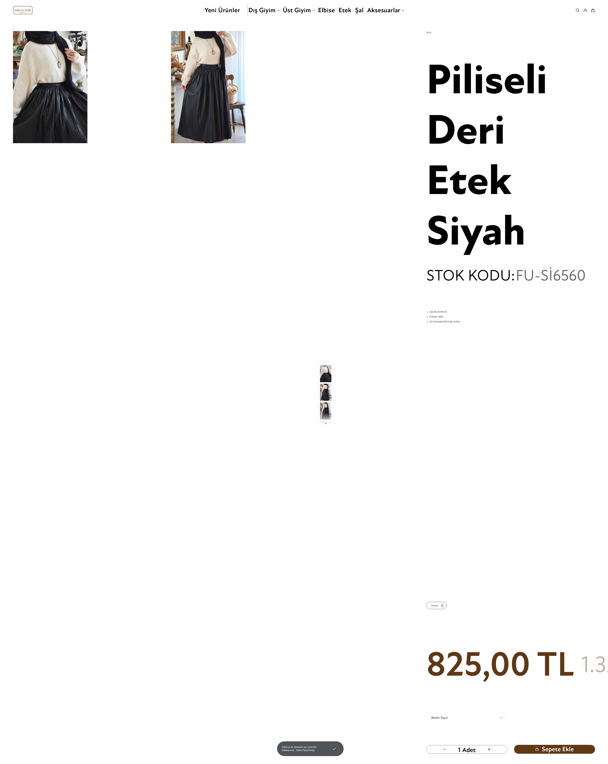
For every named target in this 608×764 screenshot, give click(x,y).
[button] (325, 423)
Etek (345, 10)
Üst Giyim (297, 10)
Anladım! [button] (334, 746)
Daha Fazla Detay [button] (305, 750)
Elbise (326, 10)
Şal (359, 10)
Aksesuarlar (383, 10)
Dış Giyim (262, 10)
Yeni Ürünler (222, 10)
